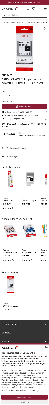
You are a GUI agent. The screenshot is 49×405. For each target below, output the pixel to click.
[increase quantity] (14, 95)
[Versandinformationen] (46, 112)
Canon (21, 133)
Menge (4, 91)
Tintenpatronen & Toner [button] (37, 22)
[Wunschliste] (44, 28)
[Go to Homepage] (10, 8)
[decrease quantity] (4, 95)
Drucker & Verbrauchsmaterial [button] (13, 22)
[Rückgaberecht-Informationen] (46, 119)
